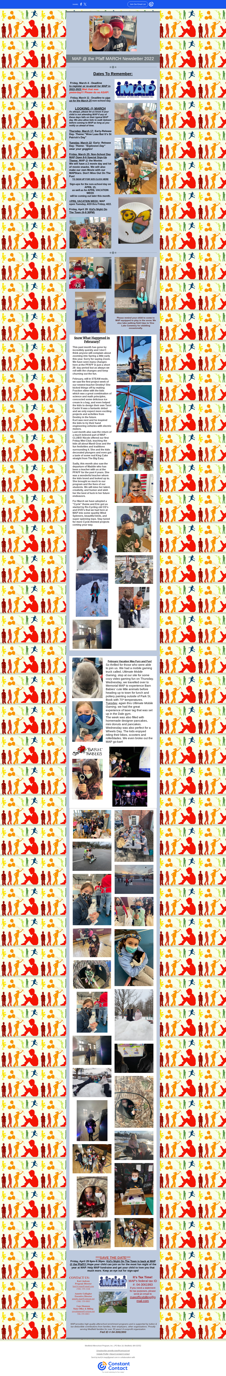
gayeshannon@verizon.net (83, 1311)
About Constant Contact (120, 1354)
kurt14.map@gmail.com (83, 1286)
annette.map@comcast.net (83, 1298)
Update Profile (103, 1354)
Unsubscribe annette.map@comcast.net (113, 1351)
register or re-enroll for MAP (89, 86)
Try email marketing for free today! (113, 1372)
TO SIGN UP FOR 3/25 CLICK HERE (90, 179)
